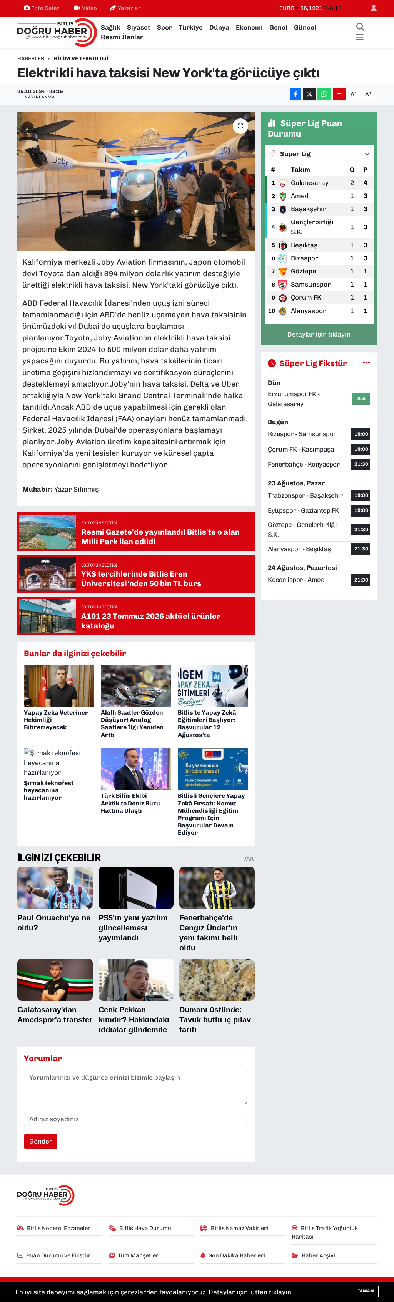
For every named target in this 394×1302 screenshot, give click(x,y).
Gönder (40, 1141)
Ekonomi (249, 27)
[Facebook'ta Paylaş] (295, 94)
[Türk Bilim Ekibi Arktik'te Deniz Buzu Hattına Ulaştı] (136, 769)
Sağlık (110, 27)
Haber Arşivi (318, 1255)
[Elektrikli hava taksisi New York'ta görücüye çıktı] (136, 181)
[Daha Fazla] (339, 94)
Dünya (219, 27)
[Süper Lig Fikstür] (366, 363)
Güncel (305, 27)
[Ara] (360, 28)
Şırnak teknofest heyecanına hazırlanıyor (48, 790)
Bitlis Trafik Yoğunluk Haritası (325, 1232)
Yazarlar (129, 8)
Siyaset (138, 27)
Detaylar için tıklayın (319, 334)
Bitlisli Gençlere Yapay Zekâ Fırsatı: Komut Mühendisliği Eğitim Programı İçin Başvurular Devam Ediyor (211, 814)
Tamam (366, 1291)
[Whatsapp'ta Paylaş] (324, 94)
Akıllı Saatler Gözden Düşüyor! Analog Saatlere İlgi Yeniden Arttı (132, 724)
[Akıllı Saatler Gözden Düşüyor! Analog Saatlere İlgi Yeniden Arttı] (136, 685)
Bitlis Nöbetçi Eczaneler (58, 1228)
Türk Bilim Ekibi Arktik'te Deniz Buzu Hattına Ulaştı (130, 803)
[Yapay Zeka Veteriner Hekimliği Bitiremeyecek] (59, 685)
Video (89, 8)
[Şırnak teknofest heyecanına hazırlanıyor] (59, 762)
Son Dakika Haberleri (237, 1255)
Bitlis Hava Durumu (145, 1228)
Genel (278, 27)
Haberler (30, 58)
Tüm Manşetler (138, 1255)
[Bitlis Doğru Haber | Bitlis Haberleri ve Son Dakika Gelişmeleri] (57, 32)
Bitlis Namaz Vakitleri (239, 1228)
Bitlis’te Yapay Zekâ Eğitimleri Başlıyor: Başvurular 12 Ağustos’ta (207, 724)
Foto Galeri (46, 8)
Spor (164, 27)
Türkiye (191, 27)
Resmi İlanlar (122, 37)
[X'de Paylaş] (309, 94)
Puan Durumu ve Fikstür (58, 1255)
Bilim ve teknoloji (81, 58)
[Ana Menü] (360, 37)
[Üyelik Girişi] (370, 8)
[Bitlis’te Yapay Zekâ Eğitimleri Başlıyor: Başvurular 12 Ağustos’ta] (213, 685)
